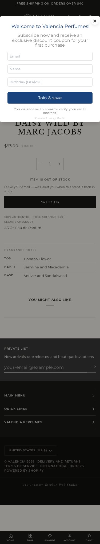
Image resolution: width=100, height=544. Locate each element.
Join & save (50, 97)
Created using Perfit (50, 118)
